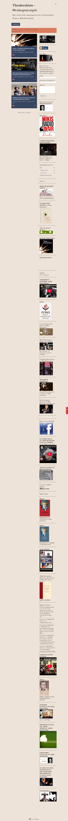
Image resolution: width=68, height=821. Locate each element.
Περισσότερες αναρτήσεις (24, 112)
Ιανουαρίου (44, 173)
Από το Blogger (35, 819)
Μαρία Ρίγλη (43, 619)
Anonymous (42, 646)
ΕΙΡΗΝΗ (42, 607)
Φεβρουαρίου (44, 170)
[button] (35, 55)
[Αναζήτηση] (56, 4)
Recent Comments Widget (48, 651)
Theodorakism (43, 625)
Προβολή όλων (16, 31)
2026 (41, 167)
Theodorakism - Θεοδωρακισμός (24, 7)
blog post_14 (43, 621)
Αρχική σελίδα (16, 24)
